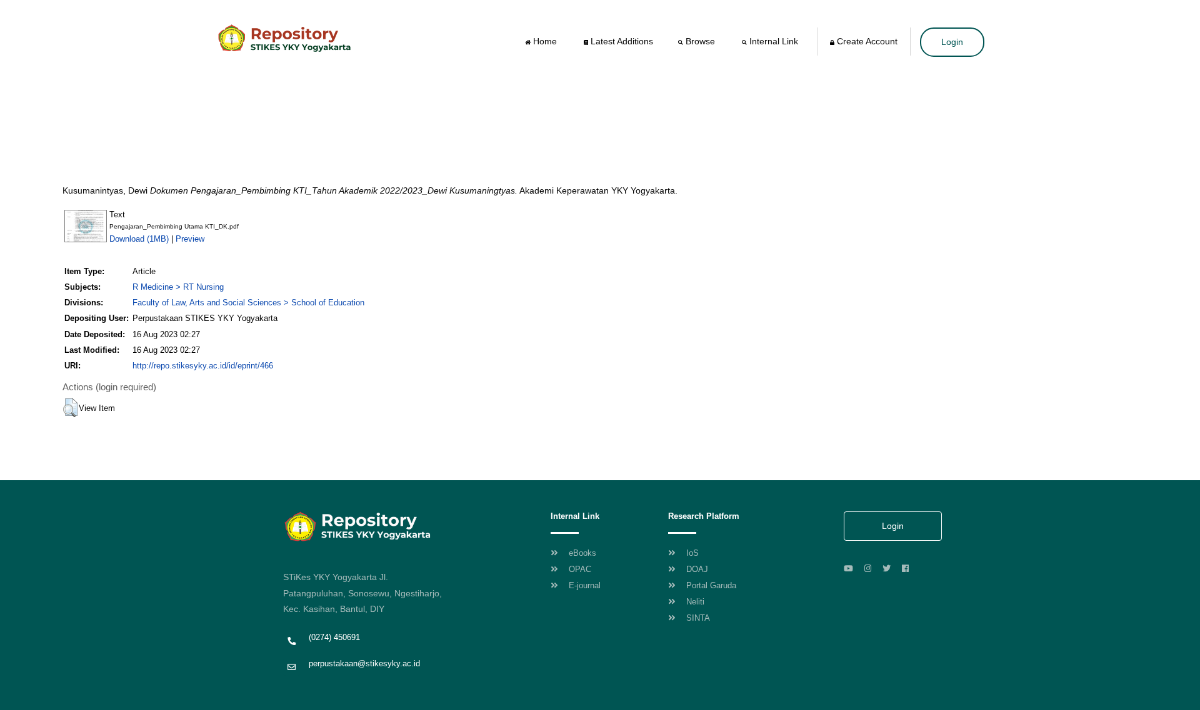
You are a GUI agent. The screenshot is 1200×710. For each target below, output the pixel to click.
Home (545, 41)
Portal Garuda (710, 585)
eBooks (581, 553)
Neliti (694, 601)
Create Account (866, 41)
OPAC (578, 569)
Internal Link (774, 41)
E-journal (583, 585)
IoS (691, 553)
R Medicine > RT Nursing (178, 287)
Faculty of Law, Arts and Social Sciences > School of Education (248, 302)
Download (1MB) (139, 239)
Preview (190, 239)
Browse (700, 41)
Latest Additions (620, 41)
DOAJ (696, 569)
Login (952, 42)
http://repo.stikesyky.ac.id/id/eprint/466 (202, 365)
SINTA (697, 618)
